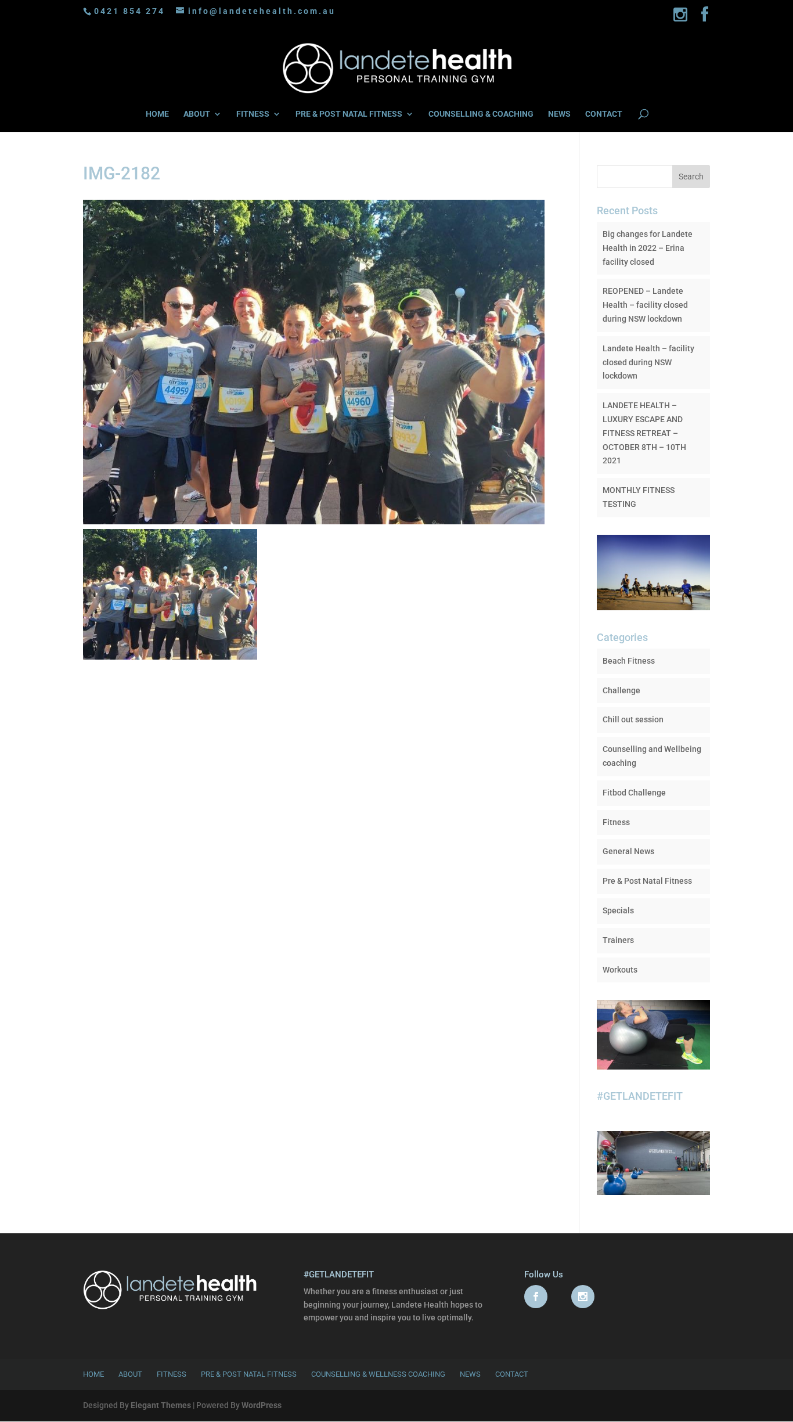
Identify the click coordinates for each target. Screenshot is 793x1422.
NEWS (559, 114)
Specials (618, 910)
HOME (157, 114)
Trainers (618, 940)
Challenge (621, 690)
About (130, 1374)
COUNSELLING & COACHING (481, 114)
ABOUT (196, 114)
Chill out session (633, 719)
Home (93, 1374)
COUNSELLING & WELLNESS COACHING (378, 1374)
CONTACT (603, 114)
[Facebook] (705, 18)
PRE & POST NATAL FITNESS (348, 114)
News (470, 1374)
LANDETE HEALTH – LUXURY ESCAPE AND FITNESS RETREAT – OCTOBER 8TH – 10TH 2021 (644, 433)
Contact (511, 1374)
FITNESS (252, 114)
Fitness (616, 822)
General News (628, 851)
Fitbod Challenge (634, 792)
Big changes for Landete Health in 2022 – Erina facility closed (648, 248)
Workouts (620, 969)
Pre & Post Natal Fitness (647, 880)
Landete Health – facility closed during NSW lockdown (648, 362)
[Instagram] (681, 18)
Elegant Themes (161, 1405)
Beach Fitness (629, 660)
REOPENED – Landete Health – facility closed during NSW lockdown (645, 304)
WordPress (261, 1405)
